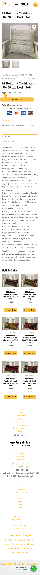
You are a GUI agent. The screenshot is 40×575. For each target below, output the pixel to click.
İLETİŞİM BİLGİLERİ (20, 464)
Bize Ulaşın (20, 419)
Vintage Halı (20, 489)
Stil (20, 495)
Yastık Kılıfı (24, 75)
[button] (34, 27)
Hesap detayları (20, 425)
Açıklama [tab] (6, 137)
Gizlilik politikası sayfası (20, 536)
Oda (20, 501)
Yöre (20, 508)
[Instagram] (18, 435)
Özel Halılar (20, 529)
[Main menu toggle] (35, 4)
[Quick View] (12, 305)
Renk (20, 498)
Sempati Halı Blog (20, 552)
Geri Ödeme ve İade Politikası (20, 544)
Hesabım (20, 422)
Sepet (20, 413)
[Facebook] (15, 435)
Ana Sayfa (6, 75)
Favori (20, 410)
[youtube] (22, 435)
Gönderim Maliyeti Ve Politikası (20, 540)
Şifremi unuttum (20, 428)
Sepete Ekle (17, 99)
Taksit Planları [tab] (8, 142)
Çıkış (20, 431)
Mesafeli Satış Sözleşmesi (20, 548)
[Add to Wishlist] (5, 95)
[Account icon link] (9, 4)
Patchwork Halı (20, 492)
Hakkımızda (20, 416)
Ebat (20, 505)
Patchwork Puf (20, 526)
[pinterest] (25, 435)
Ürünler (15, 75)
